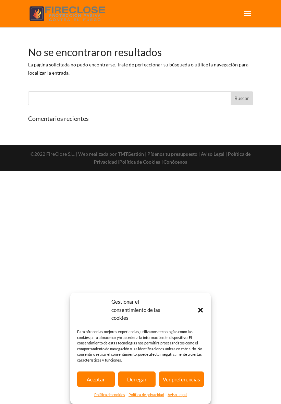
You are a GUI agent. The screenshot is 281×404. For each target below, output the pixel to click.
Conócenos (175, 162)
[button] (200, 310)
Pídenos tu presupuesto (172, 154)
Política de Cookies (140, 162)
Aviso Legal (177, 394)
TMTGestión (131, 154)
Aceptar (96, 379)
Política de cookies (109, 394)
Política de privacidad (146, 394)
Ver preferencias (181, 379)
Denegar (137, 379)
